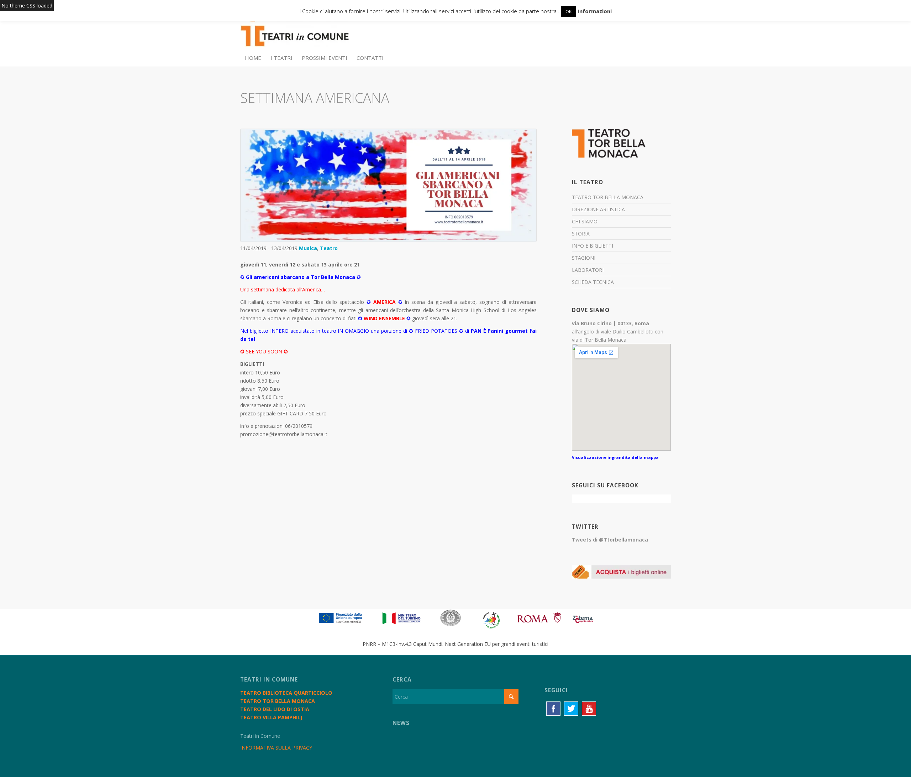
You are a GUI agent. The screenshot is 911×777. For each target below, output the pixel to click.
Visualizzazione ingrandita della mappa (615, 457)
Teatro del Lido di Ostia (274, 709)
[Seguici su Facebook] (553, 708)
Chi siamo (584, 221)
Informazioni (595, 11)
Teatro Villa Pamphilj (271, 717)
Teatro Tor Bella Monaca (607, 197)
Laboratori (588, 269)
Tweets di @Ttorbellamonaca (610, 539)
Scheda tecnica (593, 282)
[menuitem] (253, 58)
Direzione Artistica (598, 209)
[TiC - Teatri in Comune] (294, 32)
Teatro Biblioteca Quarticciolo (286, 692)
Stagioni (583, 257)
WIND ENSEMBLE (384, 318)
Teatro (329, 248)
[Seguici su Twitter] (571, 708)
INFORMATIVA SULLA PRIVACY (276, 747)
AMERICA (384, 302)
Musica (308, 248)
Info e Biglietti (592, 245)
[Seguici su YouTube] (589, 708)
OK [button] (568, 11)
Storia (581, 233)
